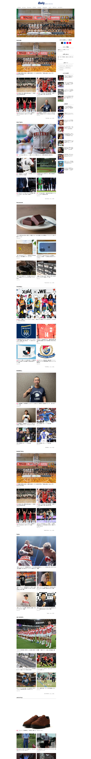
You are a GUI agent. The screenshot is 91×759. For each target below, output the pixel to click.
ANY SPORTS (20, 617)
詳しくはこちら (60, 59)
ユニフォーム (61, 65)
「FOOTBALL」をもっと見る (49, 366)
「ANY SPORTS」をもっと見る (49, 693)
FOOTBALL (19, 286)
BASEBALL (19, 370)
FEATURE (19, 40)
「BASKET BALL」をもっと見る (48, 530)
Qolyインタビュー (69, 65)
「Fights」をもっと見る (50, 613)
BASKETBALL (67, 67)
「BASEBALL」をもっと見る (49, 447)
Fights (18, 534)
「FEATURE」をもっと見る (49, 118)
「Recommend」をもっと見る (49, 282)
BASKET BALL (20, 451)
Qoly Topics (20, 122)
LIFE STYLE (19, 697)
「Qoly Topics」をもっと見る (49, 198)
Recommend (20, 202)
